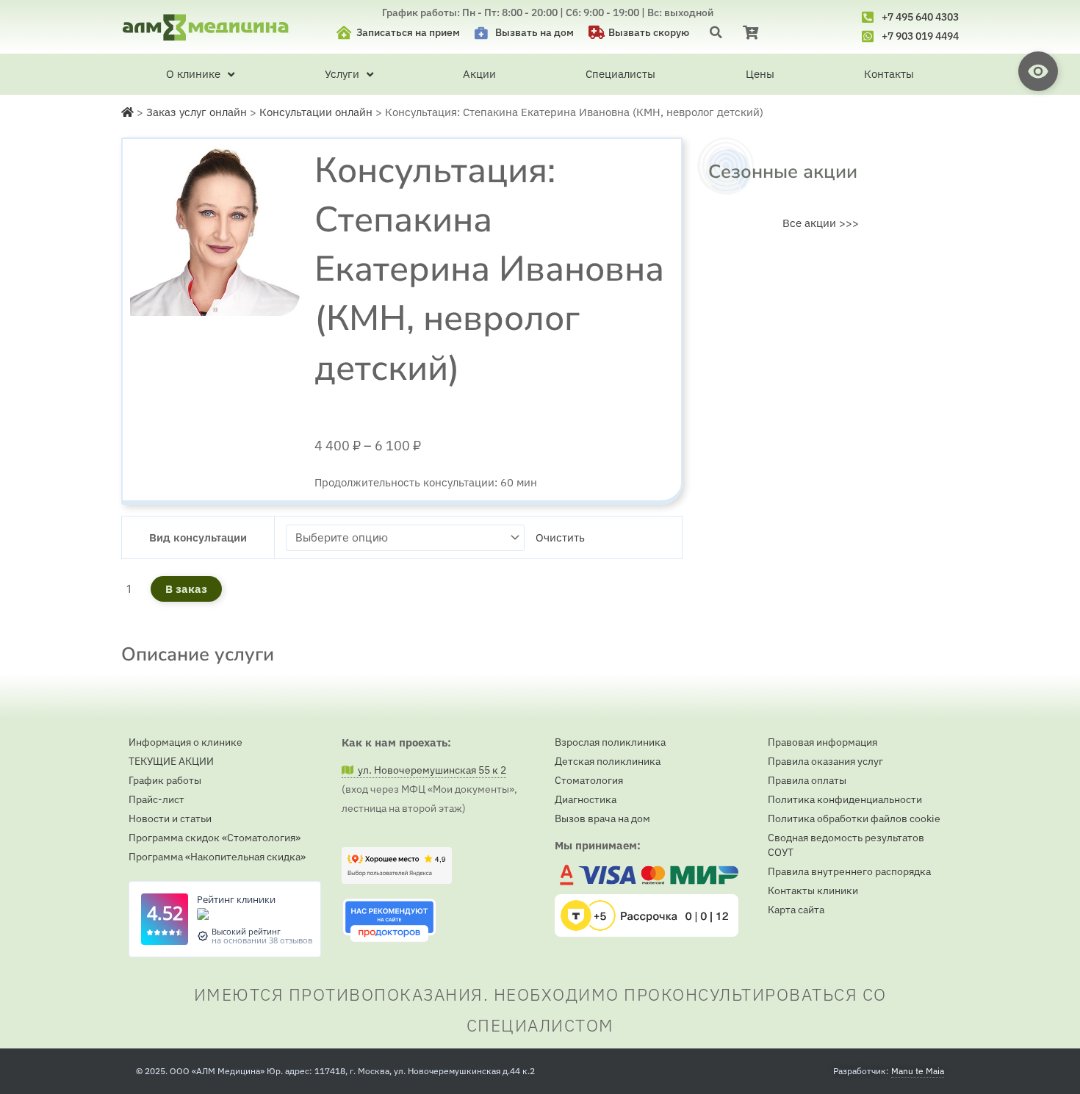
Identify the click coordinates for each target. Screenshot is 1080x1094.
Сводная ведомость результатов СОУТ (846, 845)
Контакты (889, 74)
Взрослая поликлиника (610, 742)
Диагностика (585, 799)
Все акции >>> (820, 223)
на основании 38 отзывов (262, 940)
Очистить (560, 537)
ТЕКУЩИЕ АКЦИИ (171, 761)
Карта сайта (796, 909)
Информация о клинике (185, 742)
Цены (760, 74)
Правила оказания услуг (825, 761)
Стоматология (589, 780)
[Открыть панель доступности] (1038, 71)
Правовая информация (822, 742)
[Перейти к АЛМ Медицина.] (127, 112)
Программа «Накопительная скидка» (217, 856)
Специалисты (620, 74)
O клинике (193, 74)
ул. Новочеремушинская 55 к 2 (429, 770)
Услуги (342, 74)
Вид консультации (198, 537)
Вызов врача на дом (602, 818)
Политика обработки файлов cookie (854, 818)
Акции (479, 74)
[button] (716, 32)
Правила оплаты (807, 780)
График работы (165, 780)
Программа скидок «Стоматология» (214, 837)
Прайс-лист (156, 799)
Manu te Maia (917, 1070)
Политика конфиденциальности (845, 799)
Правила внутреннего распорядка (849, 871)
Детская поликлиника (607, 761)
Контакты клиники (813, 890)
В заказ (186, 589)
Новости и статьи (170, 818)
